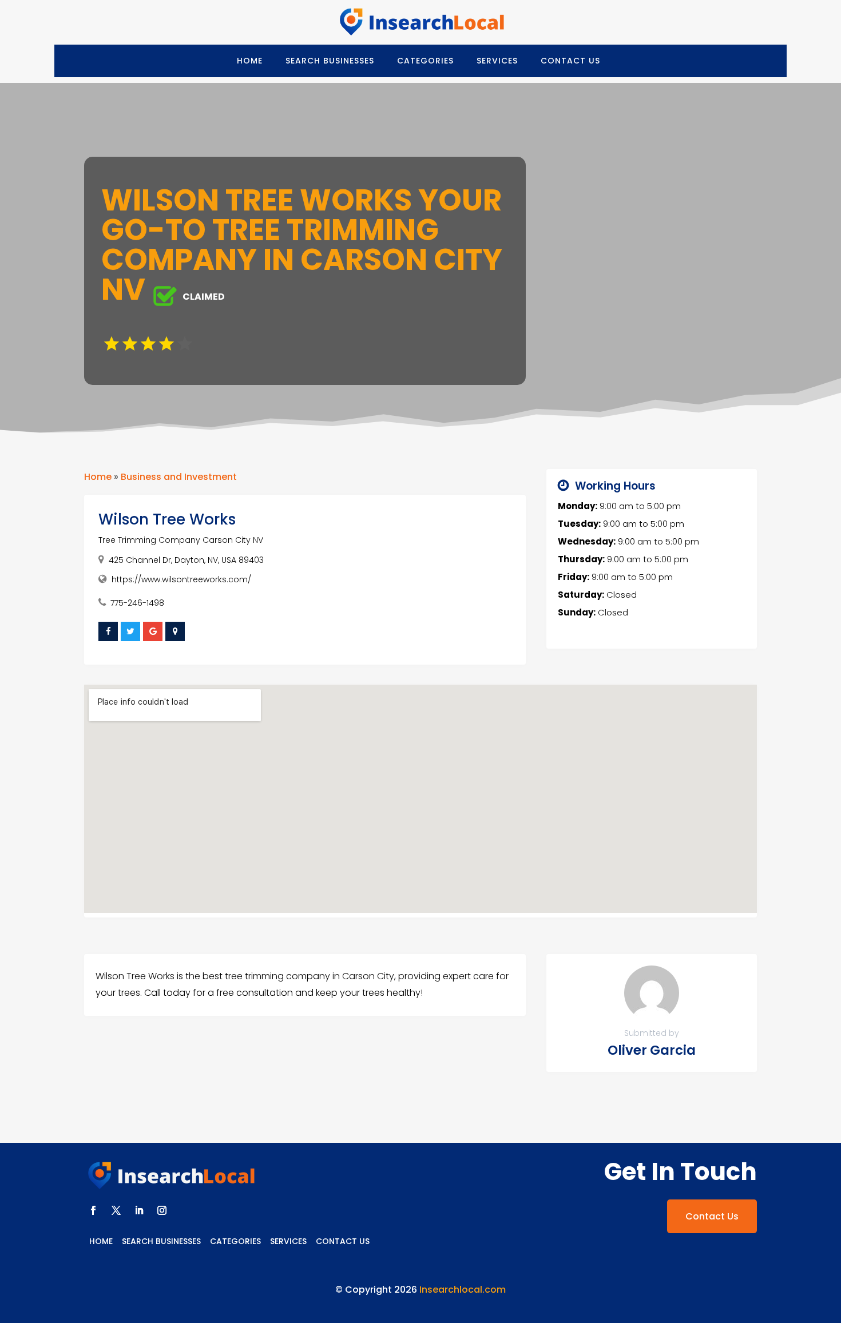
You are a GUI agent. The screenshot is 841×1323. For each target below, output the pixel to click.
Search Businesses (329, 60)
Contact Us (570, 60)
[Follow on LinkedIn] (139, 1210)
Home (250, 60)
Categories (425, 60)
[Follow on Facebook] (93, 1210)
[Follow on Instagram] (162, 1210)
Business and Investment (179, 476)
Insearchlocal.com (462, 1289)
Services (497, 60)
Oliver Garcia (652, 1050)
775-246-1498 (137, 603)
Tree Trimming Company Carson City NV (180, 540)
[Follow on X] (116, 1210)
